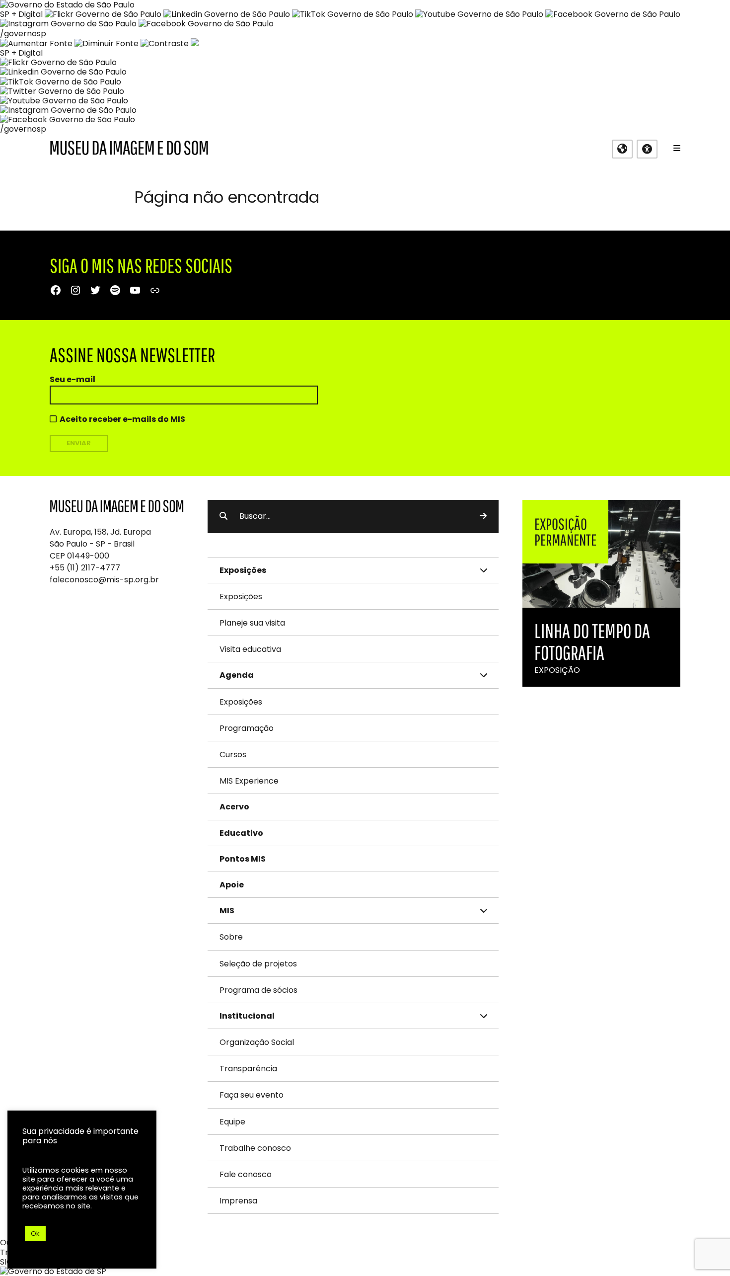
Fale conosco (245, 1174)
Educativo (241, 833)
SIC (6, 1262)
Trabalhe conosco (255, 1148)
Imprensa (238, 1200)
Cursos (232, 754)
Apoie (231, 884)
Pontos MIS (242, 859)
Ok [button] (35, 1233)
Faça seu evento (251, 1095)
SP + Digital (21, 14)
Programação (246, 728)
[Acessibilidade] (647, 149)
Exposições (240, 596)
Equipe (232, 1121)
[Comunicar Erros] (195, 43)
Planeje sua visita (252, 623)
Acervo (234, 806)
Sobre (231, 937)
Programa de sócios (258, 990)
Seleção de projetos (258, 963)
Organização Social (256, 1042)
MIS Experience (249, 781)
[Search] (483, 516)
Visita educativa (250, 649)
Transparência (248, 1068)
